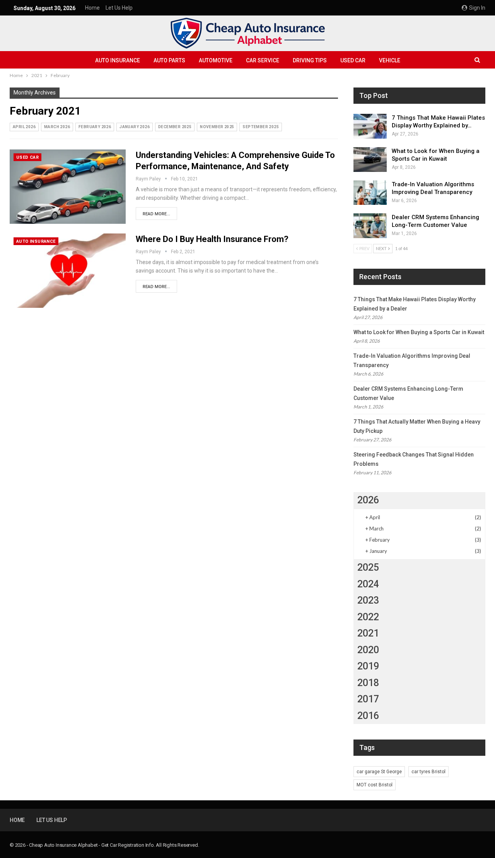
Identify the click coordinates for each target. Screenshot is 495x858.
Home (92, 8)
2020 (368, 650)
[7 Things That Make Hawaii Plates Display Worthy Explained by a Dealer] (370, 126)
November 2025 (217, 127)
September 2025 (260, 127)
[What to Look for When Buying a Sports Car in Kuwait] (370, 159)
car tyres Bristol (428, 771)
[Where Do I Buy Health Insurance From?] (68, 270)
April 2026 (24, 127)
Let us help (119, 8)
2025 (368, 567)
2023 (368, 600)
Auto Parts (169, 60)
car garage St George (379, 771)
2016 (368, 715)
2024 (368, 584)
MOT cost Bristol (375, 785)
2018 (368, 682)
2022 (368, 617)
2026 (368, 500)
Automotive (215, 60)
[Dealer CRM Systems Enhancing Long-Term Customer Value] (370, 225)
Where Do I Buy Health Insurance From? (212, 239)
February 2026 (95, 127)
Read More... (156, 213)
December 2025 (174, 127)
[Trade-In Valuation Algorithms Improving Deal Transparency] (370, 192)
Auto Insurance (117, 60)
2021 (368, 633)
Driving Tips (310, 60)
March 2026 (57, 127)
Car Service (262, 60)
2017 (368, 699)
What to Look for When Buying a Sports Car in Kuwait (418, 332)
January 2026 (134, 127)
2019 (368, 666)
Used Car (352, 60)
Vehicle (389, 60)
